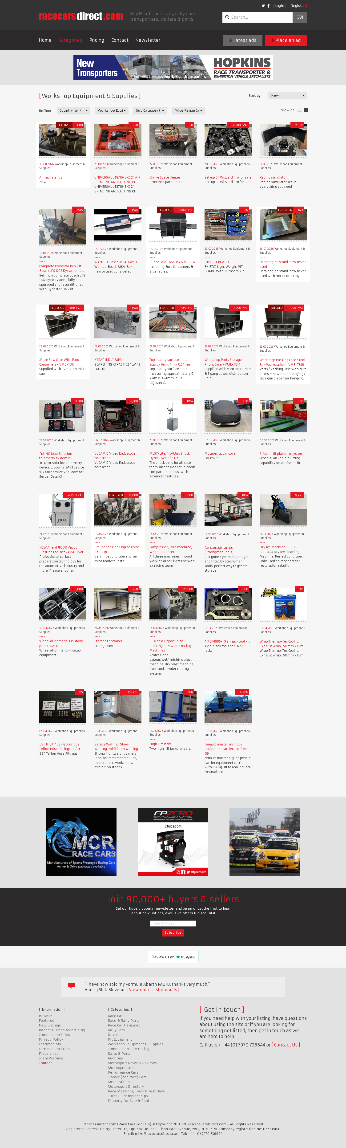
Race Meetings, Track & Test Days (136, 1091)
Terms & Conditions (55, 1049)
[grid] (306, 110)
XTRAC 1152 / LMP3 (108, 360)
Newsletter (148, 40)
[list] (300, 110)
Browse (45, 1016)
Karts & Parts (119, 1053)
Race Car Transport (124, 1025)
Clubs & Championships (128, 1096)
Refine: (45, 111)
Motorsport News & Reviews (132, 1063)
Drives (113, 1035)
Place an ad (287, 40)
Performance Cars (123, 1072)
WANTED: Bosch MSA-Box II (115, 262)
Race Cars (116, 1016)
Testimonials (50, 1044)
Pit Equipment (120, 1039)
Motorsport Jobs (121, 1068)
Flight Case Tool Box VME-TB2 (172, 262)
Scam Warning (51, 1058)
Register (298, 6)
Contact (120, 40)
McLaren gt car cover (221, 454)
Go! (300, 17)
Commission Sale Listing (128, 1049)
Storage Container (108, 641)
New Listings (50, 1025)
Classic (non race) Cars (127, 1077)
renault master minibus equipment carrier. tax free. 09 (226, 749)
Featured (46, 1020)
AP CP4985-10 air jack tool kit (227, 641)
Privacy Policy (51, 1039)
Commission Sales (54, 1035)
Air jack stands (50, 177)
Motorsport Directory (126, 1086)
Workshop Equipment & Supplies (135, 1044)
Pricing (96, 40)
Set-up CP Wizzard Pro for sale (228, 177)
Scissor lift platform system (281, 454)
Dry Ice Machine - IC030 (279, 547)
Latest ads (244, 40)
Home (45, 40)
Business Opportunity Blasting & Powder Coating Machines (170, 645)
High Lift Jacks (160, 744)
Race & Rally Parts (124, 1020)
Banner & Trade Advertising (62, 1030)
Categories (70, 40)
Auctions (115, 1058)
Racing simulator (273, 177)
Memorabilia (119, 1082)
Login (279, 6)
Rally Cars (116, 1030)
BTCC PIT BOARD (217, 262)
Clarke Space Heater (164, 177)
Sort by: (255, 96)
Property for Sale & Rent (128, 1101)
